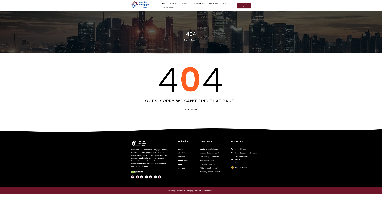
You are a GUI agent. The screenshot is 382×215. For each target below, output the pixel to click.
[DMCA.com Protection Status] (137, 172)
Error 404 (195, 40)
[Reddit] (137, 176)
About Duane (213, 3)
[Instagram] (141, 176)
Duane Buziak (168, 8)
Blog (224, 3)
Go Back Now (192, 110)
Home (163, 3)
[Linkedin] (159, 176)
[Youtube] (132, 176)
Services (184, 3)
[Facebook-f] (146, 176)
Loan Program (199, 3)
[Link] (155, 176)
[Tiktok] (150, 176)
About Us (173, 3)
